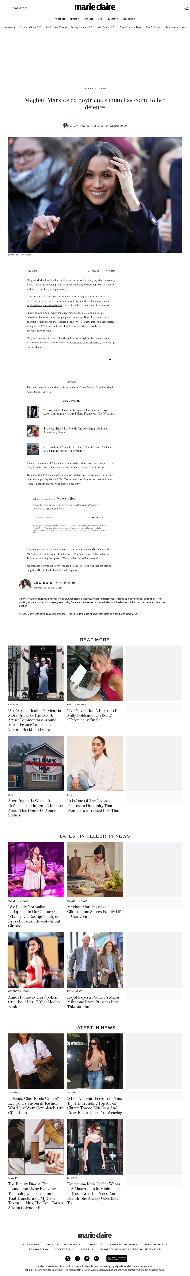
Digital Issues (171, 27)
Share (34, 271)
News (125, 126)
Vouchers (129, 19)
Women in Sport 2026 (31, 27)
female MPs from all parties (84, 342)
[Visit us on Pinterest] (96, 1258)
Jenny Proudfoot (81, 126)
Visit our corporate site (139, 1266)
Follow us (95, 271)
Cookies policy (65, 1249)
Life (100, 19)
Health (88, 19)
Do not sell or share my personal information (130, 1249)
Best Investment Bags (130, 27)
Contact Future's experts (62, 1244)
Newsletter (110, 271)
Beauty (74, 19)
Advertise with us (155, 1244)
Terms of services (65, 526)
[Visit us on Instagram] (77, 1258)
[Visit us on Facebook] (87, 1258)
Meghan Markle (36, 280)
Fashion (60, 19)
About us (87, 1249)
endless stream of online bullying (78, 280)
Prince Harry (54, 300)
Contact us (94, 1244)
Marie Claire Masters (56, 27)
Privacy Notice (39, 528)
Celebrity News (95, 88)
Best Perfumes (152, 27)
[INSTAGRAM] (61, 583)
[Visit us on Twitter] (68, 1258)
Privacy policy (38, 1249)
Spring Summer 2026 (82, 27)
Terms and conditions (123, 1244)
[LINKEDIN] (65, 583)
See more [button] (71, 381)
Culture (112, 19)
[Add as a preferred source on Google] (134, 1258)
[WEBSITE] (69, 583)
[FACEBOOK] (57, 583)
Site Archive (31, 1244)
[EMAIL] (73, 583)
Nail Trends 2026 (106, 27)
